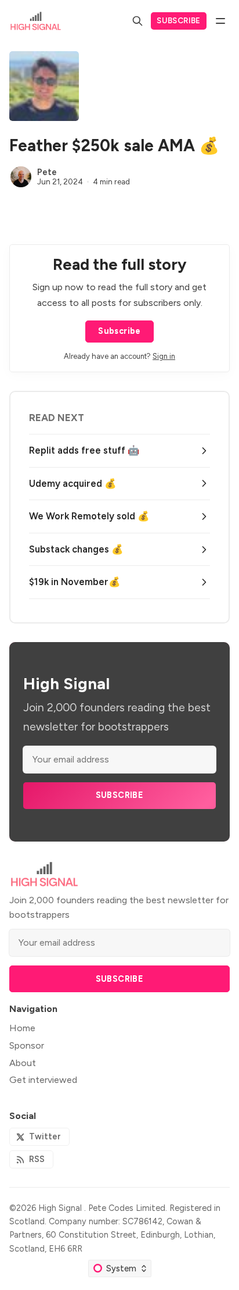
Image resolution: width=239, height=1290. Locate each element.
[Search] (137, 21)
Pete (47, 172)
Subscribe (179, 20)
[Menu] (220, 21)
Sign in (164, 356)
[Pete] (20, 176)
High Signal (61, 1208)
